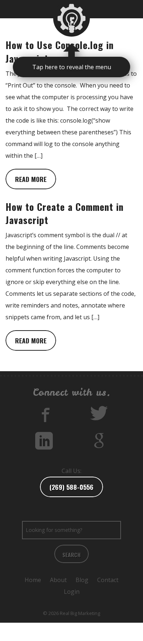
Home (33, 580)
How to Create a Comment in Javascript (65, 213)
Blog (82, 580)
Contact (107, 580)
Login (72, 592)
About (58, 580)
